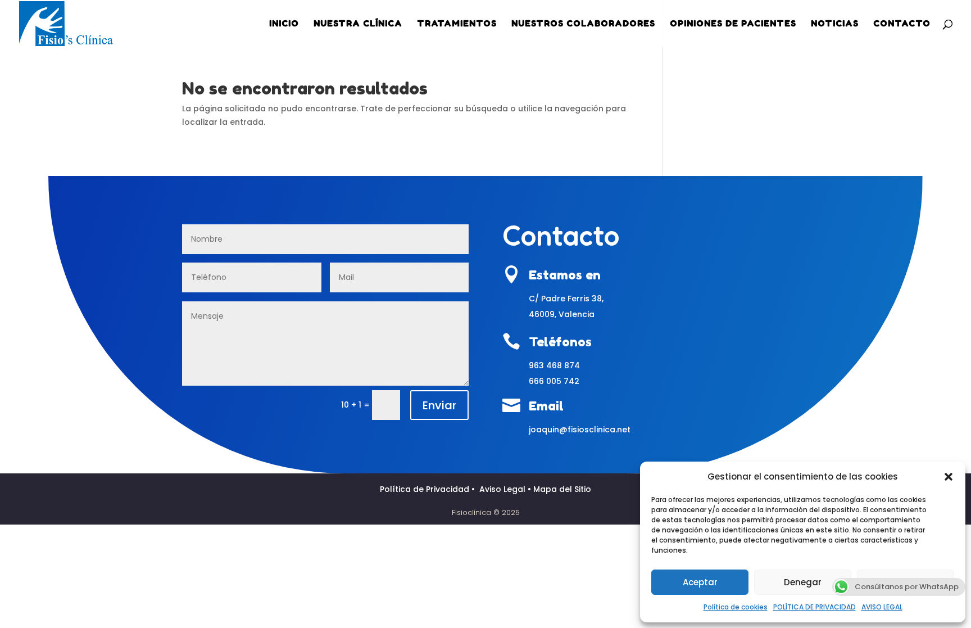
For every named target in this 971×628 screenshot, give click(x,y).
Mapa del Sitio (562, 489)
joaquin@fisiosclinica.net (579, 429)
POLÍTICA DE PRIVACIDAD (814, 607)
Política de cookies (736, 607)
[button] (948, 476)
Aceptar (700, 582)
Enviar (439, 405)
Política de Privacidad (425, 489)
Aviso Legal (503, 489)
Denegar (803, 582)
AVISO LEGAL (881, 607)
